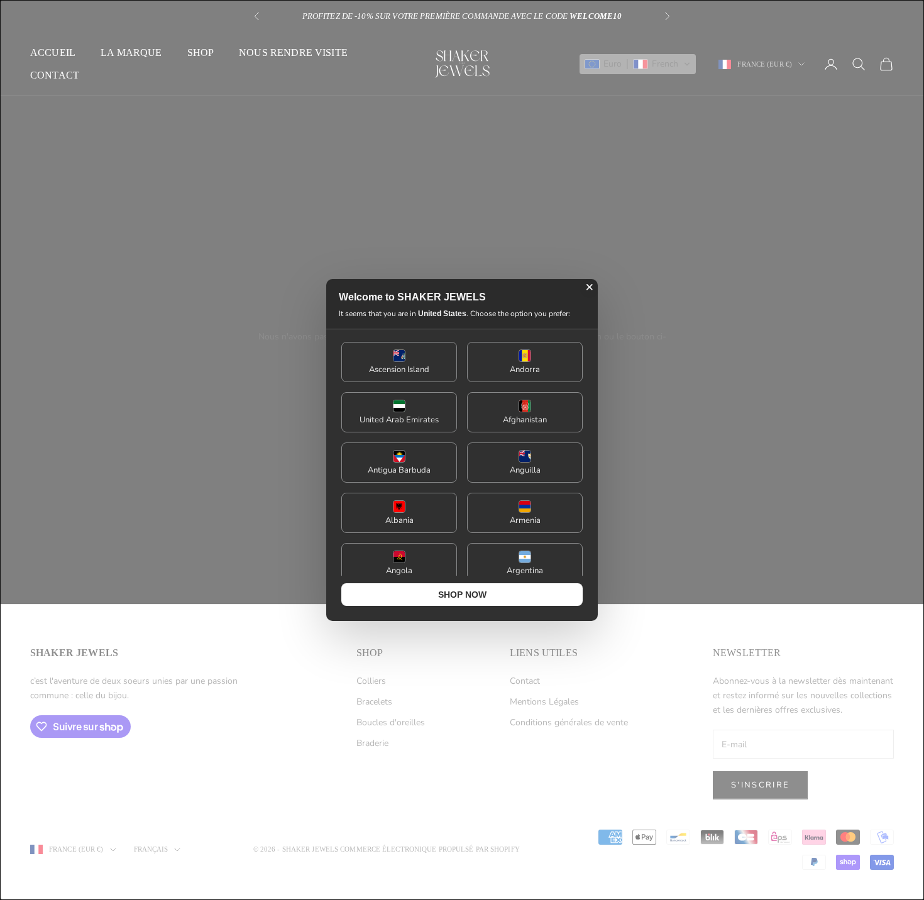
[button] (399, 362)
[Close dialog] (589, 287)
